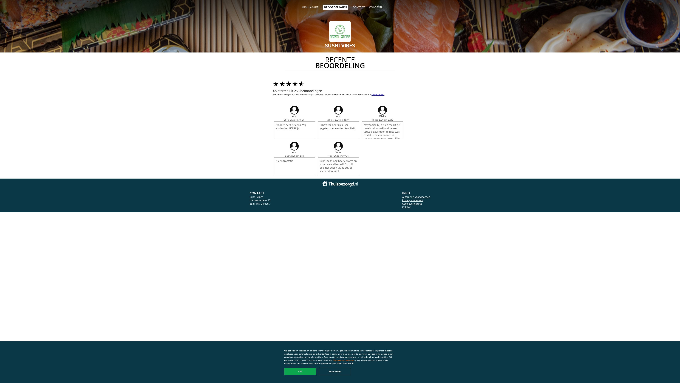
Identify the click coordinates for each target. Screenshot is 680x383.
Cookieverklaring (412, 203)
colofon (375, 7)
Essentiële (335, 371)
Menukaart (310, 7)
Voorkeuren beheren (343, 360)
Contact (359, 7)
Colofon (406, 207)
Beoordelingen (335, 7)
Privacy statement (412, 200)
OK (300, 371)
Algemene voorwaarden (416, 197)
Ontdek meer (378, 94)
